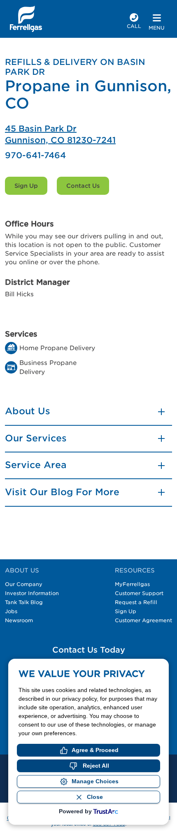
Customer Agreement (143, 620)
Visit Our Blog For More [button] (62, 492)
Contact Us (83, 185)
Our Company (23, 584)
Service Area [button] (36, 464)
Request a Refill (136, 602)
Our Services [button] (36, 438)
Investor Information (32, 593)
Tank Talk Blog (24, 602)
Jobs (11, 611)
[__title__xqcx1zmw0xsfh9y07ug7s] (26, 19)
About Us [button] (27, 411)
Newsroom (19, 620)
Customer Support (139, 593)
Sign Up (26, 185)
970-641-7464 (35, 155)
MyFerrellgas (132, 584)
